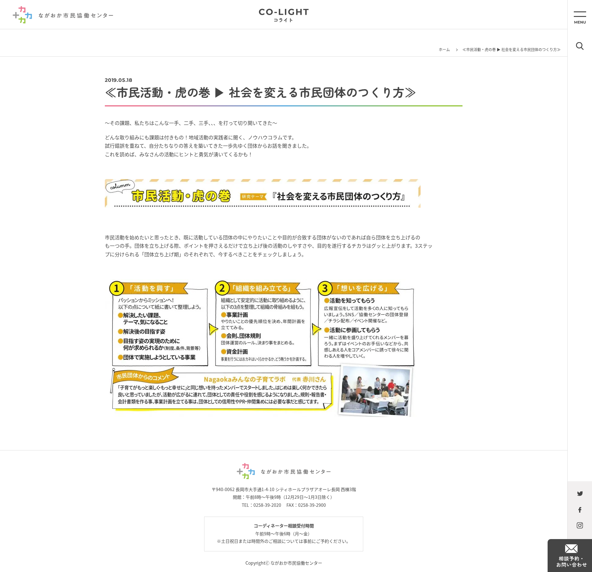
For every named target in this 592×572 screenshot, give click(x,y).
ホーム (444, 49)
